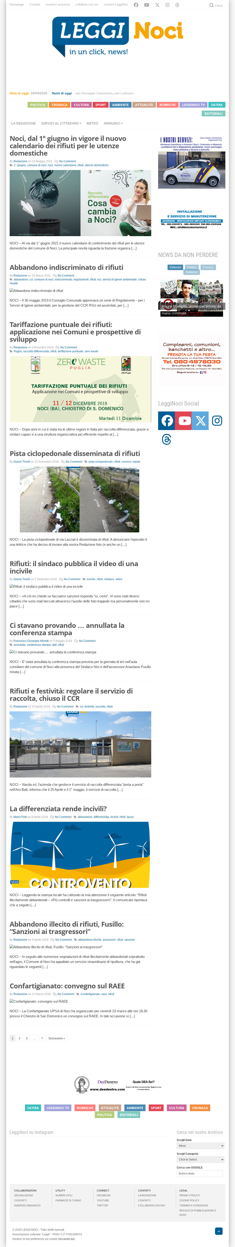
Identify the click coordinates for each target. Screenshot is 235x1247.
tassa (130, 817)
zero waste (91, 351)
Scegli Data (184, 1140)
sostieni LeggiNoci (116, 4)
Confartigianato (90, 994)
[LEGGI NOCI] (216, 1231)
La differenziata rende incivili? (58, 808)
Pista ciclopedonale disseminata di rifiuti (75, 453)
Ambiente (120, 105)
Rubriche (167, 105)
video (118, 579)
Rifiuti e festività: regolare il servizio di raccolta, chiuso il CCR (71, 694)
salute (136, 461)
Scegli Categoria (187, 1153)
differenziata (101, 817)
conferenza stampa (39, 644)
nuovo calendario (65, 165)
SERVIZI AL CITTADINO (60, 123)
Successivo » (56, 1038)
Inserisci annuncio (58, 4)
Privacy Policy (189, 1195)
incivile (91, 579)
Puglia (18, 351)
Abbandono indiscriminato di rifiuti (66, 267)
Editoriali (213, 113)
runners (126, 461)
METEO (92, 123)
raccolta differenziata (36, 351)
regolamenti (81, 279)
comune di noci (36, 165)
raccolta (100, 706)
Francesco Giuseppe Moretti (31, 641)
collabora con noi (87, 4)
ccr (31, 279)
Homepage (17, 4)
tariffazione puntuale (70, 351)
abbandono (21, 279)
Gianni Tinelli (22, 461)
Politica (37, 105)
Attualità (144, 105)
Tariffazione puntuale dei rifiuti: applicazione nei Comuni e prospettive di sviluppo (75, 332)
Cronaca (59, 105)
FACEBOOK (104, 1195)
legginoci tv (193, 105)
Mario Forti (20, 817)
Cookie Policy (189, 1200)
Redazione (20, 161)
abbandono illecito (89, 939)
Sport (100, 105)
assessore (109, 939)
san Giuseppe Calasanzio (93, 93)
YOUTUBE (103, 1200)
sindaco (109, 579)
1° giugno (20, 165)
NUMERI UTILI (64, 1195)
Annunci (112, 123)
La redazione (23, 123)
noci (50, 165)
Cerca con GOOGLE (190, 1167)
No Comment (67, 161)
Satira (217, 105)
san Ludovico (124, 93)
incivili (114, 817)
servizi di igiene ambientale (120, 279)
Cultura (81, 105)
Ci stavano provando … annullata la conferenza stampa (67, 629)
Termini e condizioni (193, 1205)
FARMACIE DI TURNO (68, 1200)
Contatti (35, 4)
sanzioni (129, 939)
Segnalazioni (23, 1195)
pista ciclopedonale (101, 461)
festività (89, 706)
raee (104, 994)
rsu (99, 279)
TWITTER (102, 1205)
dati (54, 644)
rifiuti (81, 165)
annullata (19, 644)
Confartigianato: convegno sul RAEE (67, 985)
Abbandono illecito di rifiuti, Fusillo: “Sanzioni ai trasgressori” (67, 927)
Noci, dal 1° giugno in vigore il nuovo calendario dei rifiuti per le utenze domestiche (68, 146)
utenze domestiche (97, 165)
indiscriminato (63, 279)
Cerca (218, 5)
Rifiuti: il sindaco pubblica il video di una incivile (74, 567)
